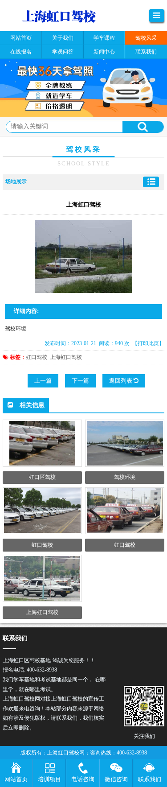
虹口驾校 (36, 357)
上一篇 (43, 380)
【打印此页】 (148, 343)
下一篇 (80, 380)
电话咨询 (82, 779)
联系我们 (149, 779)
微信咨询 (116, 779)
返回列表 (121, 380)
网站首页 (16, 779)
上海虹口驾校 (66, 357)
